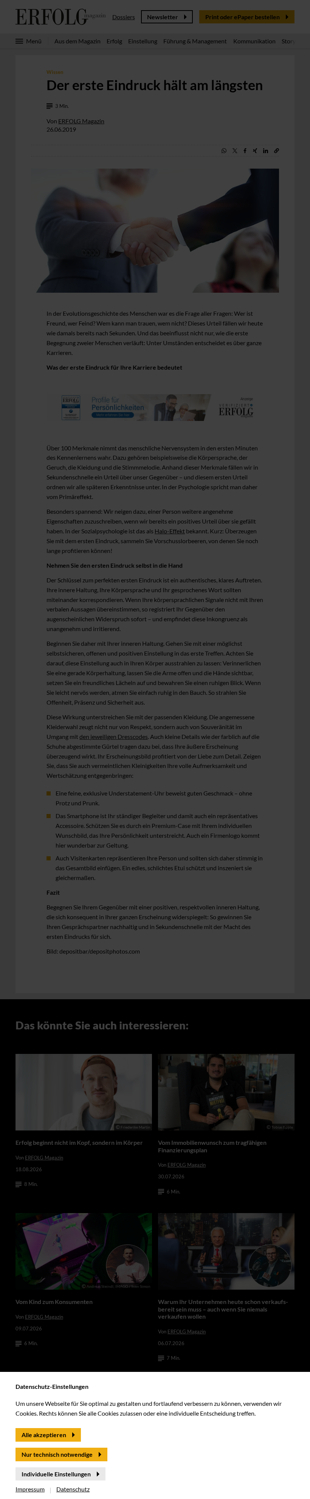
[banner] (155, 749)
